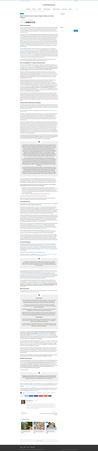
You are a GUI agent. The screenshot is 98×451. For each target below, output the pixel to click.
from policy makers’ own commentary (51, 44)
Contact (24, 447)
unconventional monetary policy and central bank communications (31, 138)
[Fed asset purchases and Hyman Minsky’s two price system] (27, 426)
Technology (64, 9)
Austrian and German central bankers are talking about (29, 384)
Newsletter (28, 9)
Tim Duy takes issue (44, 340)
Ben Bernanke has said (43, 255)
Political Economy (56, 9)
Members (21, 13)
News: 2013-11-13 (24, 413)
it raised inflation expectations (38, 224)
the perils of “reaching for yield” (46, 248)
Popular (70, 9)
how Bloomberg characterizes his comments (31, 291)
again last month (38, 281)
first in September (29, 281)
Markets (39, 9)
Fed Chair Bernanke (26, 45)
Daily (22, 422)
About (21, 447)
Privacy (28, 447)
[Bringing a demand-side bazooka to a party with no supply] (51, 426)
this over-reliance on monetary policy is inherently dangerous (33, 40)
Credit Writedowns (49, 5)
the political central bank (37, 206)
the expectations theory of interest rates (46, 254)
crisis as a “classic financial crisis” (41, 88)
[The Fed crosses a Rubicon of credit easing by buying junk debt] (39, 426)
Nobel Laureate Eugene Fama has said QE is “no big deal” (29, 49)
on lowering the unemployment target (28, 343)
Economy (34, 9)
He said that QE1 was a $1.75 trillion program (48, 74)
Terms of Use (32, 447)
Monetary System (47, 9)
